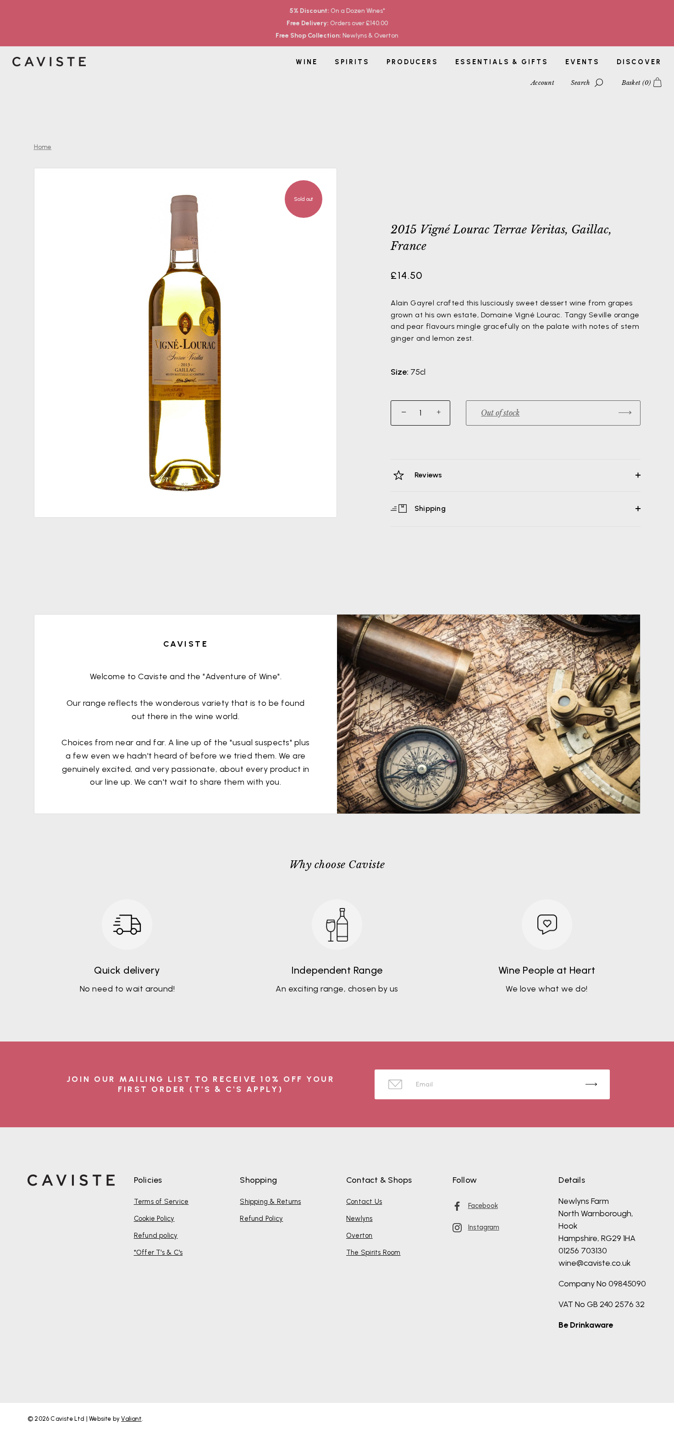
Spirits (352, 62)
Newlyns (359, 1218)
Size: (400, 372)
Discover (639, 62)
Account (542, 83)
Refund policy (156, 1235)
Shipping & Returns (270, 1201)
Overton (359, 1235)
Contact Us (364, 1201)
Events (582, 62)
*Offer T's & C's (158, 1252)
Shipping (429, 508)
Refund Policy (261, 1218)
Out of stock (500, 412)
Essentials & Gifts (501, 62)
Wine (307, 62)
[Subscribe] (591, 1084)
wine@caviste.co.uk (594, 1263)
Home (43, 147)
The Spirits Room (373, 1252)
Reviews (427, 475)
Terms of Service (161, 1201)
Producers (412, 62)
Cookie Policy (154, 1218)
